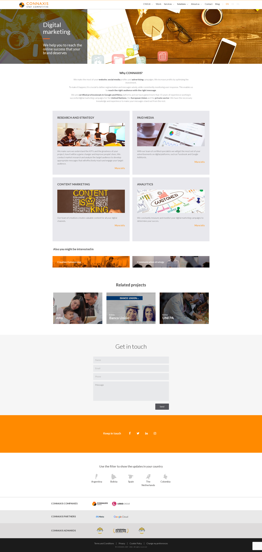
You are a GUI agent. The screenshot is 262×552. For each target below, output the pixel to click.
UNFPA (168, 318)
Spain (131, 481)
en (227, 4)
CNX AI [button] (147, 4)
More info (120, 168)
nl (238, 4)
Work (158, 4)
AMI (59, 318)
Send (162, 406)
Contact (208, 4)
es (233, 4)
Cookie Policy (136, 543)
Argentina (96, 481)
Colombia (165, 481)
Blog (217, 4)
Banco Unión (119, 318)
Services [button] (168, 4)
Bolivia (113, 481)
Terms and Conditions (104, 543)
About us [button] (195, 4)
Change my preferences (157, 543)
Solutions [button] (181, 4)
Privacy (122, 543)
